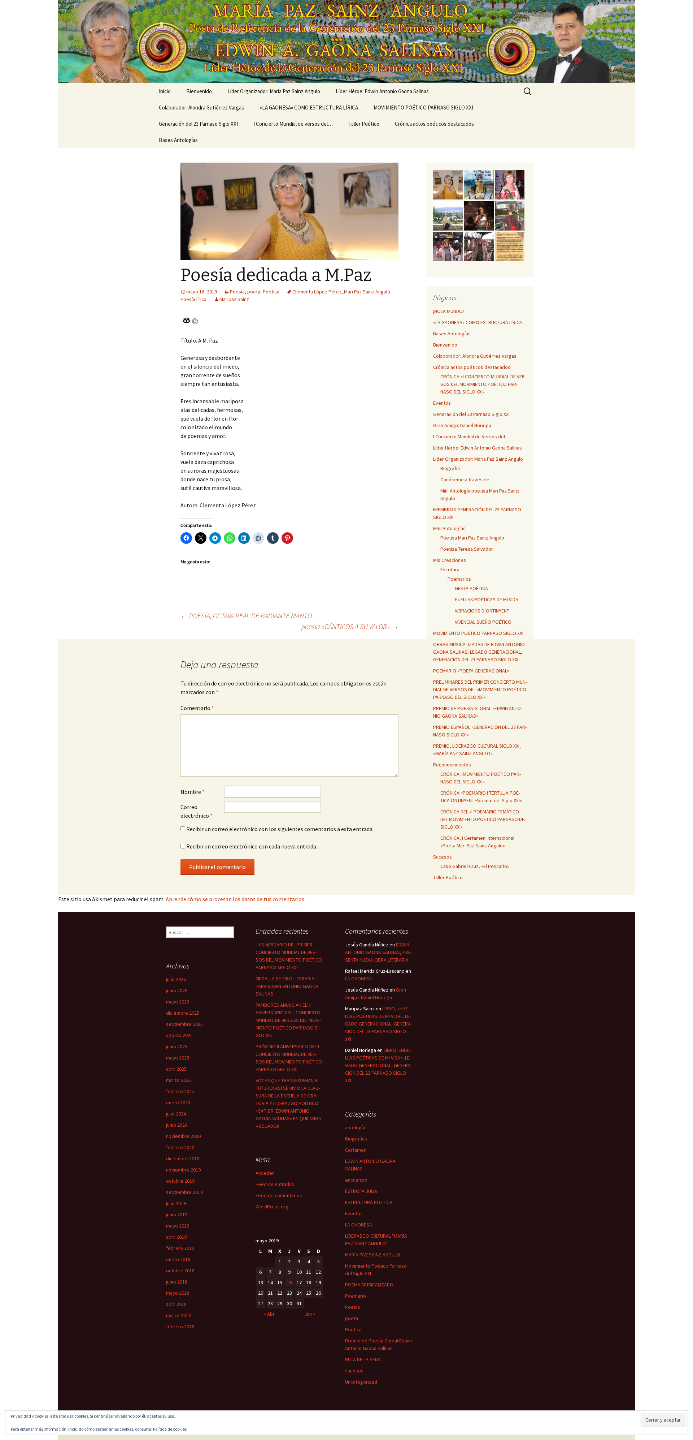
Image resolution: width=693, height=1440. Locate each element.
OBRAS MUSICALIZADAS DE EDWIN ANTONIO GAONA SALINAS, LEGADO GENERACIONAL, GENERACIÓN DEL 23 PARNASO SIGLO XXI (479, 652)
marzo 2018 (178, 1315)
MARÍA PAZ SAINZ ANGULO (372, 1254)
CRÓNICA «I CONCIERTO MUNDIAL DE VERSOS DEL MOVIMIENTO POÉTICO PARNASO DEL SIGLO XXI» (483, 384)
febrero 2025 (180, 1091)
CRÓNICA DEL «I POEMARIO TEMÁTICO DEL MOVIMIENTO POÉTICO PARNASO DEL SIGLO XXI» (483, 819)
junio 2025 (176, 1046)
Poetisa (271, 291)
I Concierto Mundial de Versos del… (471, 436)
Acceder (265, 1173)
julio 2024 (176, 1113)
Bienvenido (199, 91)
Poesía (237, 291)
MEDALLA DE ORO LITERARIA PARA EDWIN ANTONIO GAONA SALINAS (287, 986)
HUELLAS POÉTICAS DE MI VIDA (486, 599)
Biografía (450, 468)
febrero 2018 (180, 1326)
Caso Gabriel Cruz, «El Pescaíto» (474, 866)
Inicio (165, 91)
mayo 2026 (177, 1001)
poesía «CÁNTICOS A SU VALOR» (349, 626)
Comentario (197, 708)
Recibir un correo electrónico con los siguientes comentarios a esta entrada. (280, 829)
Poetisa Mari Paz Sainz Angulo (472, 537)
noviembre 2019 (183, 1169)
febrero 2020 (180, 1147)
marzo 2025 (178, 1080)
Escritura (449, 569)
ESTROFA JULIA (361, 1191)
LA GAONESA (358, 978)
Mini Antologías (449, 528)
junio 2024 (176, 1125)
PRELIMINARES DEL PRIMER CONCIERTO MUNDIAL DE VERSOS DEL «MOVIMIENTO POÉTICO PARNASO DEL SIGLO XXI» (480, 689)
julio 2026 (176, 979)
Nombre (192, 791)
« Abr (269, 1314)
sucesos (354, 1370)
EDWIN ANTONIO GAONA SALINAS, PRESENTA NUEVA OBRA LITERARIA (378, 952)
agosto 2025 (179, 1035)
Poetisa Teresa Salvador (466, 549)
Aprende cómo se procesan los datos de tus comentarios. (235, 899)
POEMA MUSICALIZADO (369, 1284)
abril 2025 (176, 1069)
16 (289, 1282)
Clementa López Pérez (316, 291)
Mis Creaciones (449, 560)
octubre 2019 (180, 1181)
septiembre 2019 (184, 1192)
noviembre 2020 (183, 1136)
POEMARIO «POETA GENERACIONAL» (471, 670)
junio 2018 (176, 1281)
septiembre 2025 (184, 1024)
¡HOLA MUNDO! (448, 311)
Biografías (356, 1138)
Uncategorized (361, 1382)
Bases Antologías (178, 140)
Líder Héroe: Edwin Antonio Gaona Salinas (382, 91)
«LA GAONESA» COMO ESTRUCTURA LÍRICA (309, 107)
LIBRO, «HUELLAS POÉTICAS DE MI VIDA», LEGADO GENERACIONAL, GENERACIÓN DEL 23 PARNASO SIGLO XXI (378, 1023)
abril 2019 (176, 1237)
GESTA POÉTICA (471, 588)
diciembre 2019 (182, 1158)
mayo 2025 (177, 1057)
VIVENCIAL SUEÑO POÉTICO (483, 622)
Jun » (309, 1314)
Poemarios (459, 579)
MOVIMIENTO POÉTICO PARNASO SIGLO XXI (423, 107)
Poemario (355, 1296)
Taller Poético (363, 123)
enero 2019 (178, 1259)
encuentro (356, 1180)
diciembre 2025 (182, 1013)
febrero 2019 (180, 1248)
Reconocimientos (452, 764)
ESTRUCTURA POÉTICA (368, 1202)
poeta (253, 291)
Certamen (355, 1150)
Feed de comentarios (279, 1195)
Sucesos (442, 857)
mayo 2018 (177, 1293)
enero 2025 (178, 1102)
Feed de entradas (275, 1184)
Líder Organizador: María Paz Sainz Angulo (273, 91)
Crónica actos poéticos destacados (434, 123)
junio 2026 (176, 990)
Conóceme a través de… (467, 479)
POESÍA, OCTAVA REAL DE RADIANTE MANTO (246, 615)
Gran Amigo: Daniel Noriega (462, 425)
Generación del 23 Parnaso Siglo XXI (198, 123)
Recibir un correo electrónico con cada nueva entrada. (251, 846)
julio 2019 (176, 1203)
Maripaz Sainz (234, 299)
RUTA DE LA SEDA (363, 1359)
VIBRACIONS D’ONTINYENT (482, 610)
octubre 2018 (180, 1270)
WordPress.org (272, 1206)
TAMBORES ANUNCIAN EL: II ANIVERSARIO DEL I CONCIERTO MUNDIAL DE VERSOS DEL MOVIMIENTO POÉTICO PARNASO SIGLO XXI (288, 1020)
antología (355, 1127)
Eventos (442, 403)
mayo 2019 (177, 1225)
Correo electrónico (196, 811)
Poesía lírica (193, 299)
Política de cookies (170, 1429)
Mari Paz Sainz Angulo (367, 291)
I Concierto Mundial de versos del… (293, 123)
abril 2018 (176, 1304)
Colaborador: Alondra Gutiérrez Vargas (201, 107)
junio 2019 (176, 1214)
